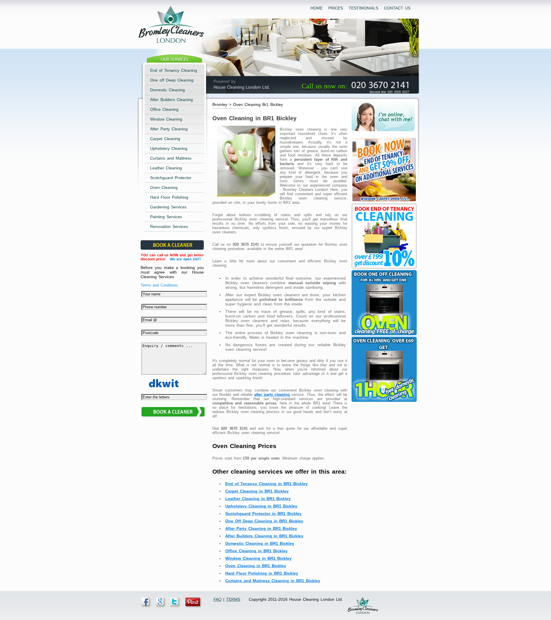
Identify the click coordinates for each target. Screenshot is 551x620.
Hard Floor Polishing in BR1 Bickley (261, 573)
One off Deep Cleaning (171, 80)
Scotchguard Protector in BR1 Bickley (263, 513)
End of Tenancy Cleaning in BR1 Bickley (266, 483)
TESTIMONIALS (363, 8)
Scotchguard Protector (170, 177)
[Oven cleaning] (383, 402)
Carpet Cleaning (165, 138)
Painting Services (166, 216)
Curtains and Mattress (170, 158)
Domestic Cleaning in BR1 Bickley (259, 543)
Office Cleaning (164, 109)
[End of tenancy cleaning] (383, 202)
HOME (317, 8)
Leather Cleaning (166, 168)
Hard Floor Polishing (169, 197)
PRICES (335, 8)
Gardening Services (168, 207)
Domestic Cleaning (167, 90)
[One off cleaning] (383, 335)
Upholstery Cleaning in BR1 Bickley (261, 506)
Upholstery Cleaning (168, 148)
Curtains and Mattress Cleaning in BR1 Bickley (272, 580)
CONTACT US (397, 8)
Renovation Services (169, 226)
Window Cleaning (166, 119)
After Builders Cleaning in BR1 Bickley (264, 536)
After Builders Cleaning (171, 99)
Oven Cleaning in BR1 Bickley (255, 565)
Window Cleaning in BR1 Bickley (258, 558)
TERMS (233, 599)
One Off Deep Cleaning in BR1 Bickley (264, 521)
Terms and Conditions (159, 285)
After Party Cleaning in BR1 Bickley (261, 528)
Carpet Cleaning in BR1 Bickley (257, 491)
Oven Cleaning (164, 187)
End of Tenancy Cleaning (173, 70)
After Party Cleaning (169, 129)
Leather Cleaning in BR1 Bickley (258, 498)
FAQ (218, 599)
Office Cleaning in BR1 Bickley (256, 551)
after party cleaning (272, 394)
